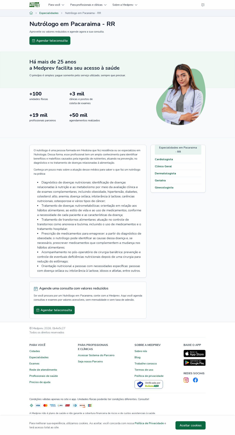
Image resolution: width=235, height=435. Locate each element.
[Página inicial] (31, 13)
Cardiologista (164, 159)
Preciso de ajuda (39, 382)
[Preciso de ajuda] (203, 5)
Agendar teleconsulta (52, 41)
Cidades (34, 351)
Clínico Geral (163, 166)
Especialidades (48, 13)
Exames (34, 363)
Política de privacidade (149, 376)
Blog (138, 357)
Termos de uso (144, 370)
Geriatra (160, 180)
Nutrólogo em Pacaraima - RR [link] (83, 13)
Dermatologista (165, 173)
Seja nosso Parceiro (90, 361)
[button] (56, 4)
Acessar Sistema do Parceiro (96, 355)
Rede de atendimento (43, 370)
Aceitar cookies (191, 425)
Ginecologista (164, 187)
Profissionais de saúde (43, 376)
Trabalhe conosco (146, 363)
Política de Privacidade (149, 423)
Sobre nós (141, 351)
